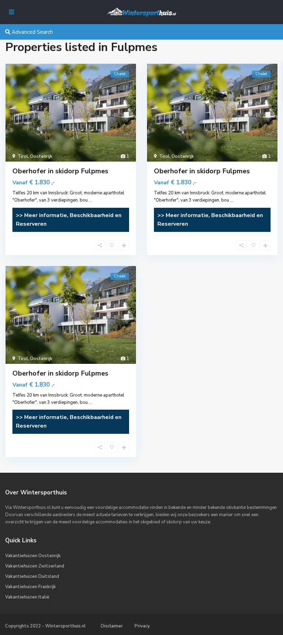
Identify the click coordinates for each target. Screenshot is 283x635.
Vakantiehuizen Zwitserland (34, 566)
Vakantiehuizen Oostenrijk (33, 556)
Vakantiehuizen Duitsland (32, 576)
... (90, 200)
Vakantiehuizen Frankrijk (30, 587)
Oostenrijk (41, 156)
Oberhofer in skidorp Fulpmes (60, 171)
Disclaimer (112, 626)
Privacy (142, 626)
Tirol (23, 156)
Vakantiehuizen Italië (27, 597)
